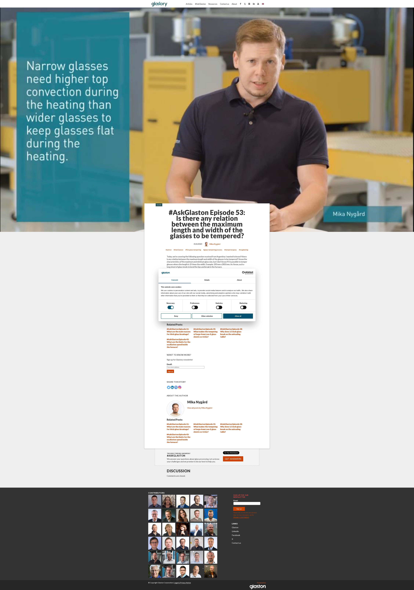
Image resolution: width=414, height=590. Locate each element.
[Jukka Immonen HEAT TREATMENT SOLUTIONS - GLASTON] (154, 529)
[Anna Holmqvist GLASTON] (182, 529)
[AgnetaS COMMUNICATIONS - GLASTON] (168, 529)
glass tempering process (213, 250)
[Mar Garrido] (182, 515)
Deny (176, 316)
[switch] (195, 307)
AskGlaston (179, 250)
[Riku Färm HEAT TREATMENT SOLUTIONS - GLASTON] (154, 501)
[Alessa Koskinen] (154, 557)
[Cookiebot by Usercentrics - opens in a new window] (243, 272)
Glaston (235, 527)
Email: (169, 364)
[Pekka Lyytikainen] (210, 529)
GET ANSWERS (233, 458)
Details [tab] (207, 280)
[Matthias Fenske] (196, 557)
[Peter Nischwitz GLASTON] (210, 543)
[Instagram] (179, 387)
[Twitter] (168, 387)
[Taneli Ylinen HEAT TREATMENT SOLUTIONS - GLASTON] (210, 501)
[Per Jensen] (154, 571)
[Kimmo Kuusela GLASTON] (210, 515)
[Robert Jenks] (196, 529)
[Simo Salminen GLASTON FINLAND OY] (182, 543)
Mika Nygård (214, 244)
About (234, 4)
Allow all (238, 316)
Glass (159, 205)
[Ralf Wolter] (168, 557)
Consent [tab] (174, 280)
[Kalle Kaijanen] (196, 515)
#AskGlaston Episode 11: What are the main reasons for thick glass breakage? (179, 331)
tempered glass (231, 250)
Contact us (224, 4)
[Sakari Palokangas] (168, 571)
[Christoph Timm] (196, 571)
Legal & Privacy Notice (182, 583)
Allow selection (207, 316)
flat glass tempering (193, 250)
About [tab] (239, 280)
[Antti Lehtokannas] (182, 557)
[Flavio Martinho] (196, 543)
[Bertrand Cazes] (210, 557)
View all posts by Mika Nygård (199, 408)
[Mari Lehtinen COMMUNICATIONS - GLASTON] (168, 501)
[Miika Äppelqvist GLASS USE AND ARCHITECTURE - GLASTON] (182, 501)
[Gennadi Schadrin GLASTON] (154, 543)
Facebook (236, 535)
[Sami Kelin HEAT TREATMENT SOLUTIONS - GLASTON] (210, 571)
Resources (212, 4)
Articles (189, 4)
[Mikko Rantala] (168, 543)
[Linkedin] (172, 387)
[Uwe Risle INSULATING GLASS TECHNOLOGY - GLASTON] (154, 515)
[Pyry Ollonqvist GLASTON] (182, 571)
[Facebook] (176, 387)
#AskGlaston (200, 4)
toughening (244, 250)
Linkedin (235, 531)
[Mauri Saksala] (168, 515)
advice (169, 250)
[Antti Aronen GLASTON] (196, 501)
